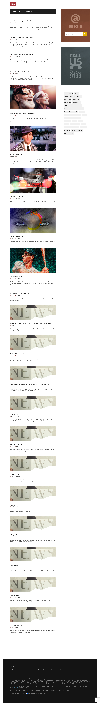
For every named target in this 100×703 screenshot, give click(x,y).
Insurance (61, 3)
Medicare (74, 121)
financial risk (67, 111)
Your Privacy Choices (32, 693)
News (47, 3)
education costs (76, 102)
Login (73, 3)
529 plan (76, 93)
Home (38, 3)
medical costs (67, 121)
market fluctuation (76, 118)
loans (69, 118)
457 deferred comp (68, 93)
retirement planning (75, 124)
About (43, 3)
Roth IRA (83, 124)
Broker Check (80, 3)
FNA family (82, 111)
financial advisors (77, 105)
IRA (65, 118)
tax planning (80, 130)
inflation (79, 114)
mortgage (66, 124)
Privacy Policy (13, 693)
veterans (66, 133)
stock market (83, 127)
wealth (71, 133)
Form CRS (87, 3)
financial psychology (78, 108)
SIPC (18, 687)
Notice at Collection (42, 693)
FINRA (14, 687)
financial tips (75, 111)
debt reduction (76, 99)
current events (67, 99)
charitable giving (78, 96)
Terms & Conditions (20, 693)
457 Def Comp (54, 3)
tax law (73, 130)
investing (85, 114)
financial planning (68, 108)
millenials (80, 121)
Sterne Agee (75, 127)
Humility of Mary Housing (69, 114)
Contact (68, 3)
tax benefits (67, 130)
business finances (68, 96)
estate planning (67, 105)
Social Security (67, 127)
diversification (67, 102)
